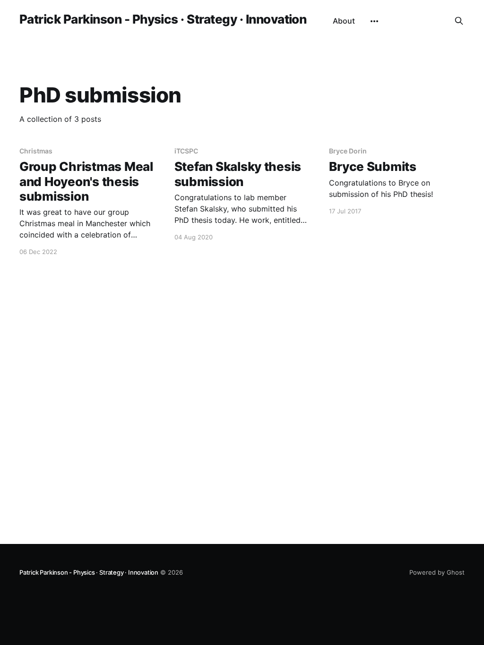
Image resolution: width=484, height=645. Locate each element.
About (344, 20)
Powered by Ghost (437, 572)
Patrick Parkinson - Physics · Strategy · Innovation (162, 20)
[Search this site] (459, 20)
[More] (374, 21)
